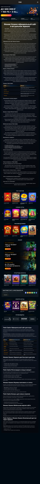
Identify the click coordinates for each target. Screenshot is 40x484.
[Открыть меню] (37, 2)
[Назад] (3, 197)
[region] (20, 198)
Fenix (20, 2)
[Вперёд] (37, 197)
